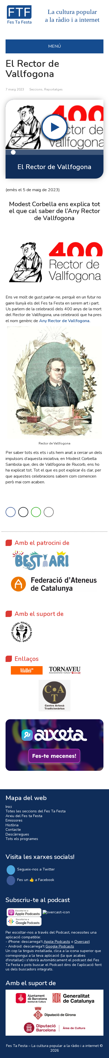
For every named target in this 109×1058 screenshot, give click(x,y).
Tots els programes (22, 838)
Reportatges (53, 89)
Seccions (36, 89)
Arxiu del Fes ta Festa (24, 815)
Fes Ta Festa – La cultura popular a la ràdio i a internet (52, 1045)
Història (12, 825)
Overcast (82, 941)
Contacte (13, 829)
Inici (9, 806)
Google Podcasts (60, 946)
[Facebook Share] (11, 512)
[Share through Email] (49, 512)
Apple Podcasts (57, 941)
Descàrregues (17, 834)
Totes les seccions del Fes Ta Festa (36, 811)
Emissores (14, 820)
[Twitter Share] (23, 512)
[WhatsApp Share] (36, 512)
